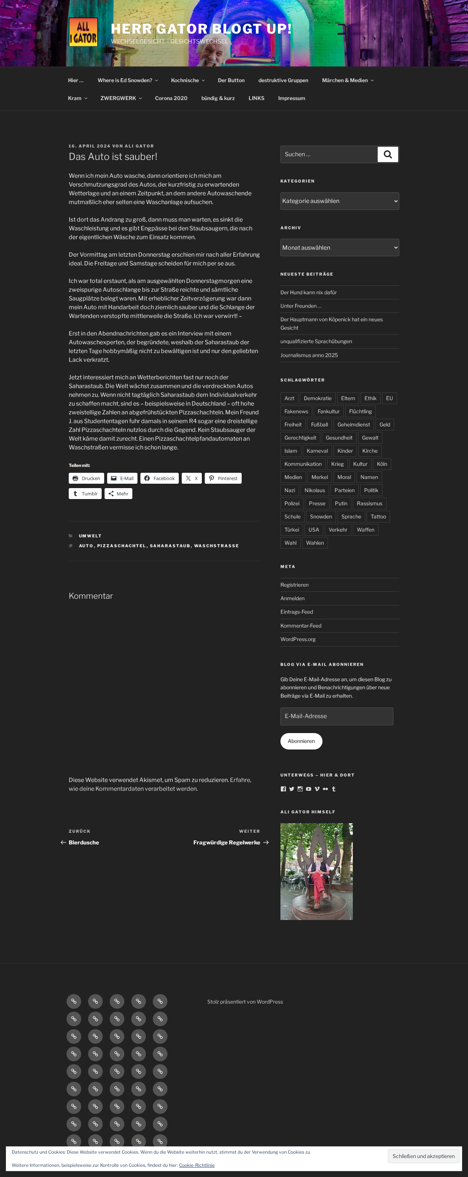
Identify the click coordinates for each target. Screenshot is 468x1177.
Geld (385, 424)
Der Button (231, 80)
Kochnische (185, 80)
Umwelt (90, 535)
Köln (382, 464)
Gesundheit (339, 437)
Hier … (76, 80)
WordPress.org (298, 639)
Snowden (321, 516)
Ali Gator (139, 146)
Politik (371, 490)
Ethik (371, 398)
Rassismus (369, 503)
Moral (344, 477)
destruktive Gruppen (283, 80)
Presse (317, 503)
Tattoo (378, 516)
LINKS (256, 98)
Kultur (360, 464)
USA (314, 529)
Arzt (289, 398)
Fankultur (329, 411)
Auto (86, 545)
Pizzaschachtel (122, 545)
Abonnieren (301, 741)
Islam (290, 451)
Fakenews (296, 411)
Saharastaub (170, 545)
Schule (292, 516)
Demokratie (318, 398)
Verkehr (338, 529)
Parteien (345, 490)
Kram (75, 98)
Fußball (319, 424)
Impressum (291, 98)
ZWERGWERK (118, 98)
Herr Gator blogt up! (201, 29)
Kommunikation (303, 464)
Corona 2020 (171, 98)
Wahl (290, 543)
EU (389, 398)
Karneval (317, 451)
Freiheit (293, 424)
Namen (369, 477)
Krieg (337, 464)
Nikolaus (315, 490)
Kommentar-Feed (300, 625)
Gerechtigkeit (300, 437)
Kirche (370, 451)
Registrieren (294, 585)
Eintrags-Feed (296, 612)
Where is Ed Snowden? (125, 80)
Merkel (320, 477)
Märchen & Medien (345, 80)
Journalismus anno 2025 (309, 355)
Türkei (291, 529)
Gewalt (370, 437)
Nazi (289, 490)
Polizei (291, 503)
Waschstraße (216, 545)
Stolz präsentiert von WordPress (245, 1001)
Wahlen (315, 543)
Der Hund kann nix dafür (308, 292)
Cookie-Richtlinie (197, 1165)
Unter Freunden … (300, 306)
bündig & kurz (218, 98)
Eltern (348, 398)
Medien (293, 477)
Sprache (351, 516)
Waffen (365, 529)
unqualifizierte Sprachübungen (316, 341)
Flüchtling (360, 411)
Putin (341, 503)
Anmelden (292, 598)
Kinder (345, 451)
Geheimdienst (353, 424)
